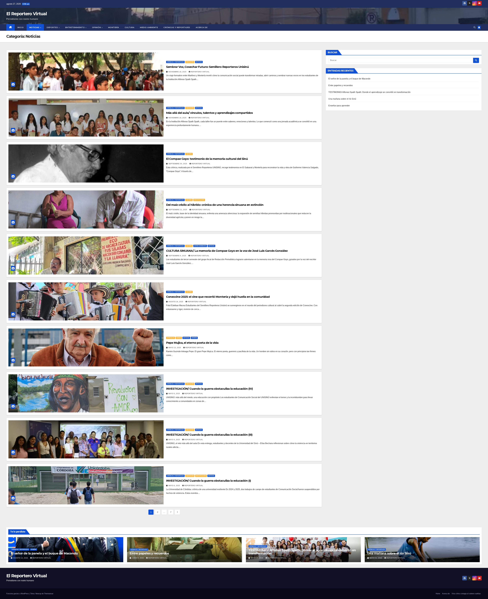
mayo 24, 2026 (257, 558)
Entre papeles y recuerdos (340, 85)
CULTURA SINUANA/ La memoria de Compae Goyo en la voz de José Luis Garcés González (227, 251)
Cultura (129, 27)
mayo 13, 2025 (175, 348)
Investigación (199, 200)
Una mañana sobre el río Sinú (342, 99)
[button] (475, 27)
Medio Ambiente (149, 27)
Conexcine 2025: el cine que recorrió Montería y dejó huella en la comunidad (218, 296)
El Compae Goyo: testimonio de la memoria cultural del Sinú (207, 159)
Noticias (34, 27)
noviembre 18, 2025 (178, 72)
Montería (113, 27)
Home (438, 594)
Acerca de (202, 27)
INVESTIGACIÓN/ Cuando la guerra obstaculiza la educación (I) (208, 480)
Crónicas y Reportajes (176, 27)
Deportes (52, 27)
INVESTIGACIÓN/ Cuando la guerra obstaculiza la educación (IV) (209, 388)
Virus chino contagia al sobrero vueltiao (466, 594)
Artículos (170, 337)
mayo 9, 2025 (174, 394)
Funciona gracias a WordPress (17, 594)
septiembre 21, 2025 (178, 210)
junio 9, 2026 (138, 558)
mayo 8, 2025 (174, 485)
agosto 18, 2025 (176, 302)
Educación (190, 62)
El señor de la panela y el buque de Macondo (349, 79)
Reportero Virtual (200, 72)
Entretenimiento (75, 27)
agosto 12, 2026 (20, 558)
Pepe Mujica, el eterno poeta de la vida (192, 342)
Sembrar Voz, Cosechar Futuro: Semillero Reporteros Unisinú (207, 67)
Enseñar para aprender (339, 106)
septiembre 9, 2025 (178, 256)
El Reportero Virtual (26, 13)
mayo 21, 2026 (376, 558)
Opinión (96, 27)
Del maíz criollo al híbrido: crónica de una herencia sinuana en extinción (215, 205)
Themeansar (48, 594)
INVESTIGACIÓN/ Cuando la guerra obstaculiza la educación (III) (209, 434)
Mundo (178, 337)
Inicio (20, 27)
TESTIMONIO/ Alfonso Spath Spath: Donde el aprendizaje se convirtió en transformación (369, 92)
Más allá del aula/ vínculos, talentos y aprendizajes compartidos (209, 113)
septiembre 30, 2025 (178, 164)
